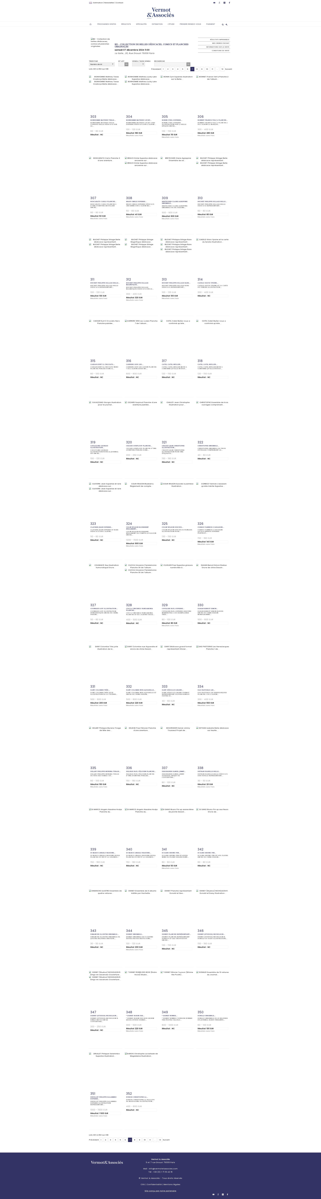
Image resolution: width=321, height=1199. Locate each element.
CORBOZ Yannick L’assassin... (211, 527)
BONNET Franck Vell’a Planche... (213, 120)
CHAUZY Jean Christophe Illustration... (173, 447)
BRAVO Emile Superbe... (136, 202)
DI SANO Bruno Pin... (171, 853)
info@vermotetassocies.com (163, 1168)
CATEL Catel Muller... (172, 364)
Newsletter (109, 3)
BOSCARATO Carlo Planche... (103, 202)
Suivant (228, 69)
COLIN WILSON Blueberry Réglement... (137, 528)
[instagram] (224, 3)
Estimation (98, 3)
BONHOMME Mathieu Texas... (103, 120)
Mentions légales (172, 1184)
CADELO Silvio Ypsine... (208, 283)
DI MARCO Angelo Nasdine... (102, 853)
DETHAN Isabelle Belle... (209, 771)
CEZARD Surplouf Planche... (139, 446)
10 (207, 69)
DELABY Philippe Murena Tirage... (105, 771)
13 (222, 69)
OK (126, 64)
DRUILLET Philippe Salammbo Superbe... (103, 1098)
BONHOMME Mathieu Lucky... (139, 120)
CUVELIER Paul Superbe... (173, 609)
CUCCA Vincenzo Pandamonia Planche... (139, 609)
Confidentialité (154, 1184)
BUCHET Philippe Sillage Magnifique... (137, 284)
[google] (219, 3)
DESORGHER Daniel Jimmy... (174, 771)
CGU (143, 1184)
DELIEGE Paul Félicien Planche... (141, 771)
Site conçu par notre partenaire (160, 1191)
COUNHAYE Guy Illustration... (104, 609)
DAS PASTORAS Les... (206, 690)
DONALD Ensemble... (207, 1016)
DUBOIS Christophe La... (137, 1097)
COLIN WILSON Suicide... (172, 527)
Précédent (156, 69)
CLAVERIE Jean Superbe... (101, 527)
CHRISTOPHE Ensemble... (208, 446)
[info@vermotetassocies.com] (214, 3)
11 (212, 69)
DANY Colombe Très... (100, 690)
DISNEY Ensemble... (134, 934)
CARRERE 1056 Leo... (134, 364)
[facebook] (229, 3)
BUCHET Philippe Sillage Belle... (212, 202)
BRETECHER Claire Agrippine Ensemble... (174, 202)
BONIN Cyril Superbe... (172, 120)
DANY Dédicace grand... (172, 690)
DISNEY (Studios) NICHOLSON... (211, 934)
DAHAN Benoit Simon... (208, 609)
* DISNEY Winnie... (169, 1016)
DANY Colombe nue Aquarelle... (140, 690)
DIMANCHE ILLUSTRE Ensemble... (104, 934)
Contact (119, 3)
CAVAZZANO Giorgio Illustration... (99, 447)
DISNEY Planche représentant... (176, 934)
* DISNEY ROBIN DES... (135, 1016)
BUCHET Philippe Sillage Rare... (176, 283)
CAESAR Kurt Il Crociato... (102, 364)
